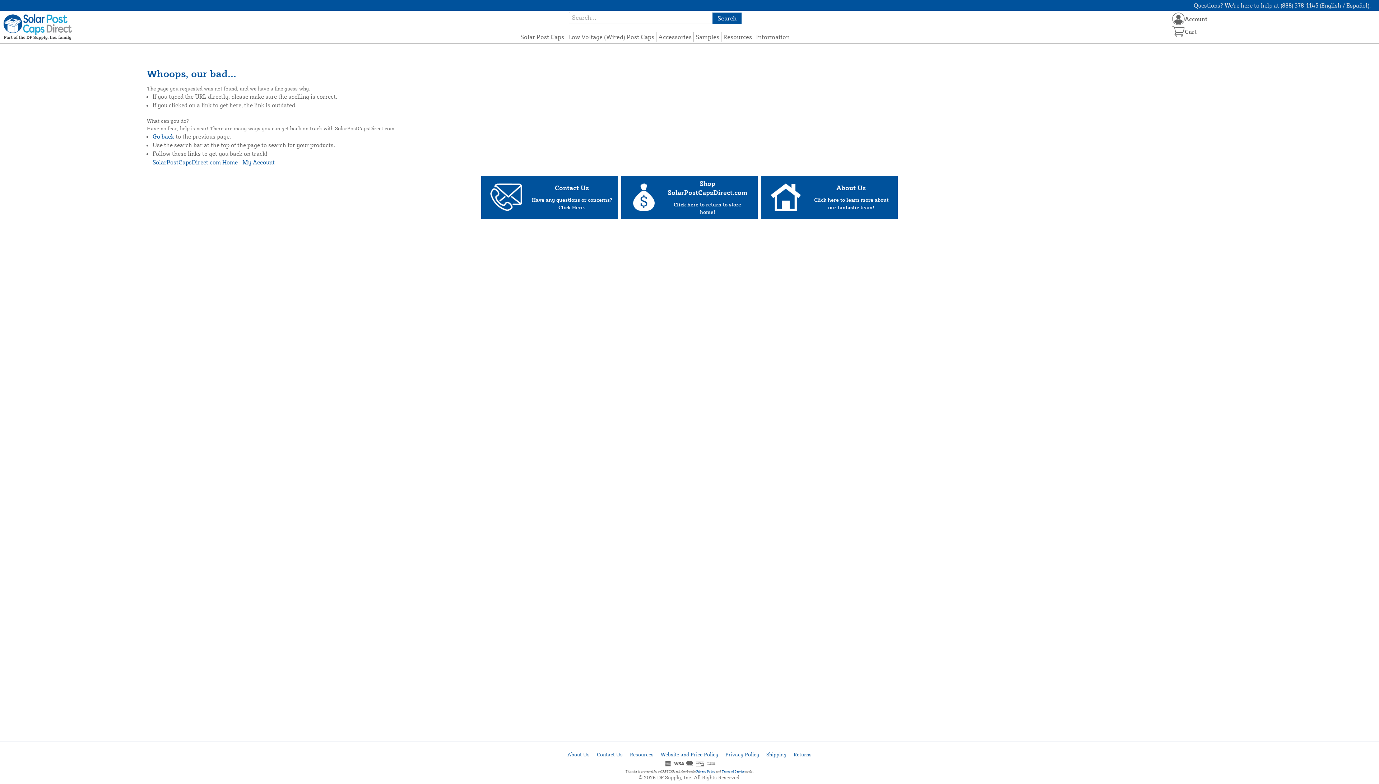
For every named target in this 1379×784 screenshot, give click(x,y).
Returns (803, 754)
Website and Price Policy (689, 754)
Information (773, 37)
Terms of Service (733, 771)
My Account (258, 162)
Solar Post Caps (542, 37)
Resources (737, 37)
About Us (578, 754)
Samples (707, 37)
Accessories (675, 37)
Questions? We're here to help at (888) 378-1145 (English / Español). (1282, 5)
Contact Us (610, 754)
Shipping (776, 754)
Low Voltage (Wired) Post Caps (611, 37)
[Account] (1178, 19)
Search (727, 18)
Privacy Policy (742, 754)
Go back (163, 136)
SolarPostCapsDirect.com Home (195, 162)
